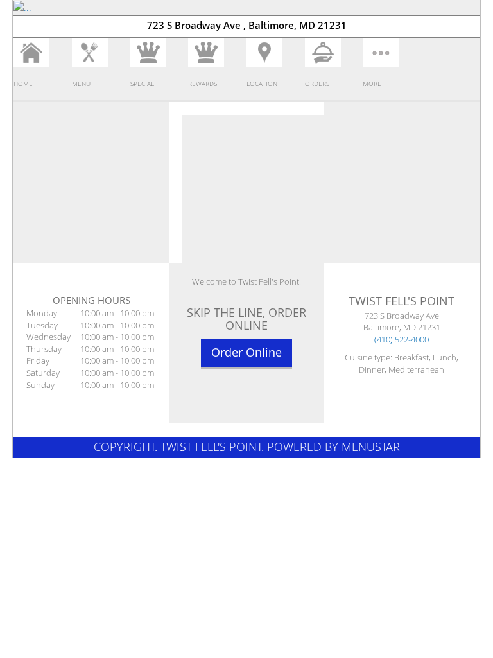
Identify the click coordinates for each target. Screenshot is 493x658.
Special (142, 83)
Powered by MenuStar (333, 446)
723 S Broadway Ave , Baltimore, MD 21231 (247, 25)
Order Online (246, 352)
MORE (372, 83)
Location (261, 83)
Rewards (202, 83)
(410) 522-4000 (401, 339)
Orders (317, 83)
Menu (81, 83)
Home (23, 83)
